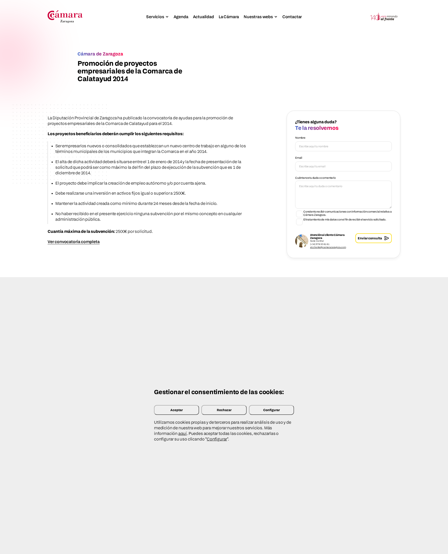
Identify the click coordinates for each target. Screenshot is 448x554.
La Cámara (229, 16)
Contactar (292, 16)
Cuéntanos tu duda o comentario (315, 177)
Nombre (300, 137)
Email (298, 157)
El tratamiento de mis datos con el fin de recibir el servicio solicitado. (344, 219)
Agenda (181, 16)
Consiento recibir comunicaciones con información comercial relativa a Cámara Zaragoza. (347, 213)
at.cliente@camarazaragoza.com (328, 247)
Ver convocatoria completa (74, 241)
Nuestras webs (258, 16)
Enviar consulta (370, 238)
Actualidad (203, 16)
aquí (182, 433)
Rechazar (224, 410)
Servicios (155, 16)
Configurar (271, 410)
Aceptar (176, 410)
